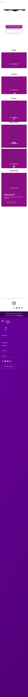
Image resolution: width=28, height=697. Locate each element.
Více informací (14, 64)
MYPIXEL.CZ (20, 315)
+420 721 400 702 (6, 352)
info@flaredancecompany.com (9, 358)
